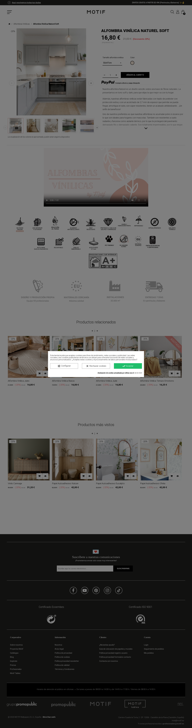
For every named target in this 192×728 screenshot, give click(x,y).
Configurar (64, 365)
